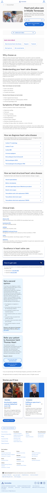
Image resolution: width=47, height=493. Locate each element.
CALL (34, 20)
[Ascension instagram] (44, 483)
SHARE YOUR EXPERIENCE (9, 427)
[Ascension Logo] (6, 482)
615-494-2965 (15, 270)
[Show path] (3, 4)
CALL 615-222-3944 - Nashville (13, 365)
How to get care (8, 48)
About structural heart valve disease (13, 44)
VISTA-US (5, 239)
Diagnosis (26, 44)
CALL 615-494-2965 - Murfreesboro (13, 360)
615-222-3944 (13, 272)
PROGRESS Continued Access (10, 231)
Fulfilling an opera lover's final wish (33, 403)
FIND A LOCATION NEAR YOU (34, 24)
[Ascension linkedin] (38, 483)
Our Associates (29, 399)
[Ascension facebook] (35, 483)
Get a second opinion (19, 48)
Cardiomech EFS (7, 223)
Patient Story (7, 399)
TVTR (4, 235)
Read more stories (9, 420)
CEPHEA (5, 227)
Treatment (33, 44)
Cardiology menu (23, 32)
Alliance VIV (6, 218)
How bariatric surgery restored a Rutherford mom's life (10, 404)
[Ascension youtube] (41, 483)
